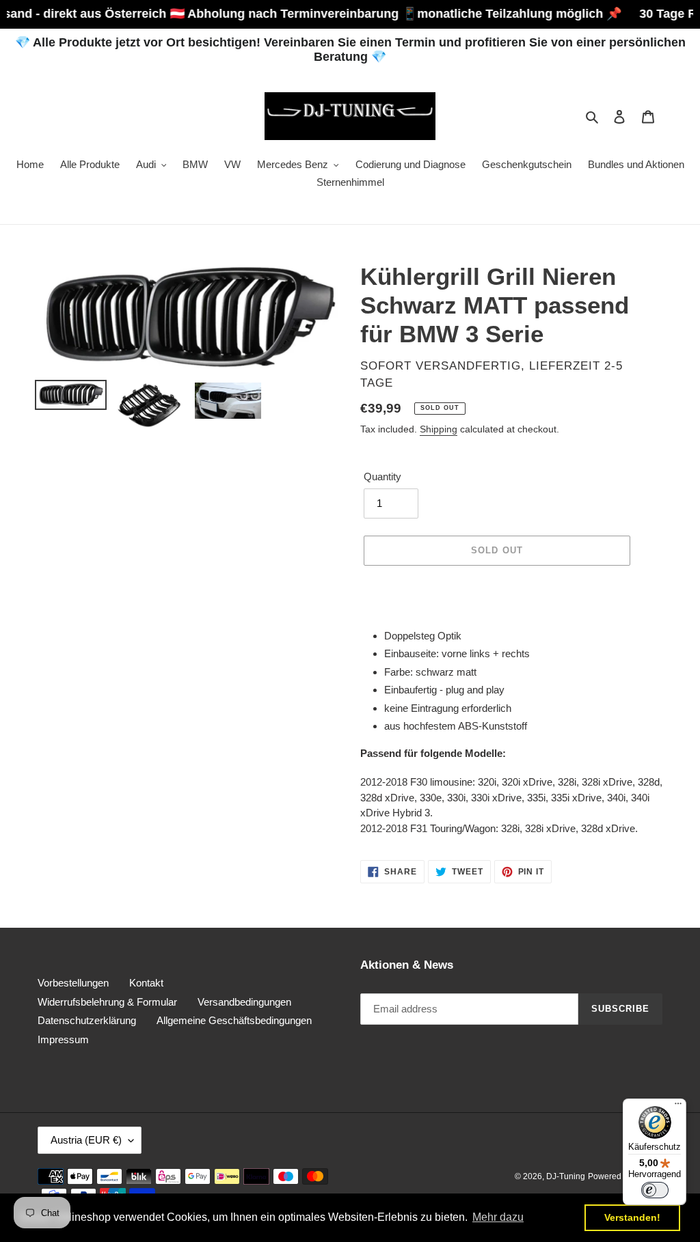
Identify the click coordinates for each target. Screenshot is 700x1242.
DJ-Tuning (565, 1176)
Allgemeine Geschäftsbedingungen (234, 1020)
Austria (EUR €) (86, 1140)
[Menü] (678, 1107)
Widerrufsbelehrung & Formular (107, 1002)
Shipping (438, 429)
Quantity (382, 476)
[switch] (655, 1190)
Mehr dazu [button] (498, 1217)
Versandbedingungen (244, 1002)
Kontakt (146, 983)
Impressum (63, 1039)
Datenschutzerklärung (87, 1020)
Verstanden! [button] (632, 1217)
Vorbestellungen (73, 983)
